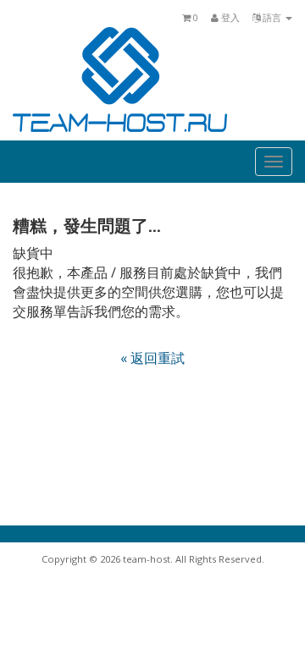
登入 (229, 17)
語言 (272, 17)
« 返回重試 (152, 358)
